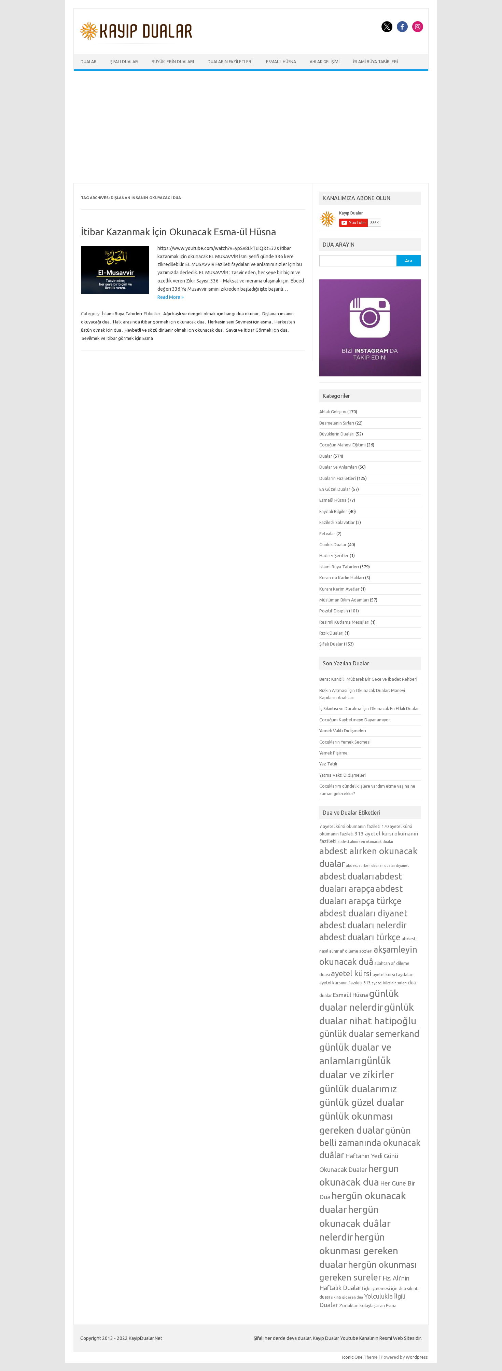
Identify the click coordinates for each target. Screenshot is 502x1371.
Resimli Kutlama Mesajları (344, 622)
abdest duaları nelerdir (363, 925)
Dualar (89, 61)
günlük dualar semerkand (369, 1034)
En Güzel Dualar (334, 489)
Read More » (170, 297)
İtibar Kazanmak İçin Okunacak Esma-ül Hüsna (178, 231)
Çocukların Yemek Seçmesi (345, 741)
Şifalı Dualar (124, 61)
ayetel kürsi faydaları (393, 974)
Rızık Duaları (331, 633)
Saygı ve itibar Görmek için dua (257, 330)
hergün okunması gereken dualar (358, 1250)
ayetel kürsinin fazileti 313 (345, 982)
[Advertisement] (251, 127)
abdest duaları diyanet (363, 913)
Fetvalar (327, 533)
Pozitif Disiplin (333, 610)
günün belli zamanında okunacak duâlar (369, 1142)
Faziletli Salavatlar (337, 522)
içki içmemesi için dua (385, 1288)
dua (412, 982)
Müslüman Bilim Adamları (344, 599)
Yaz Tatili (328, 763)
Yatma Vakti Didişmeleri (342, 775)
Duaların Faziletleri (230, 61)
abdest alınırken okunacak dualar (365, 842)
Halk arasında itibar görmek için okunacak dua (159, 321)
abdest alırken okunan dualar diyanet (377, 865)
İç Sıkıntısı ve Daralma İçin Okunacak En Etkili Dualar (369, 708)
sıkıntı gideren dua (347, 1297)
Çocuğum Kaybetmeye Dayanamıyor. (355, 719)
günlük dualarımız (358, 1088)
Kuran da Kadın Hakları (341, 577)
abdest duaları (346, 876)
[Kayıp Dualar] (136, 42)
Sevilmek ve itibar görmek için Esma (117, 338)
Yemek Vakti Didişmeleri (342, 730)
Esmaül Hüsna (281, 61)
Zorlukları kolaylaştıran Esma (367, 1305)
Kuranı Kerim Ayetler (339, 588)
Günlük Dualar (333, 544)
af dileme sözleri (356, 950)
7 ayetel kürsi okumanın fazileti (349, 826)
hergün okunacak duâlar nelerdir (355, 1223)
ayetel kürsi (351, 973)
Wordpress (417, 1357)
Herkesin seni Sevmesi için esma (239, 321)
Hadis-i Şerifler (334, 555)
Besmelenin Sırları (336, 422)
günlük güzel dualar (361, 1102)
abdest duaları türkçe (360, 937)
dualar (325, 995)
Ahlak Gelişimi (324, 61)
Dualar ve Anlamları (338, 467)
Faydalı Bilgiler (333, 511)
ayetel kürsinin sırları (389, 983)
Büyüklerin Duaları (173, 61)
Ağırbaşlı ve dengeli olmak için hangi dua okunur (211, 313)
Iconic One (352, 1357)
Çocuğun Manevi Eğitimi (342, 444)
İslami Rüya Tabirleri (375, 61)
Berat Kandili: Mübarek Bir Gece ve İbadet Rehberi (368, 679)
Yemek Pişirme (333, 752)
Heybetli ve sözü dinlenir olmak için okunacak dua (174, 330)
